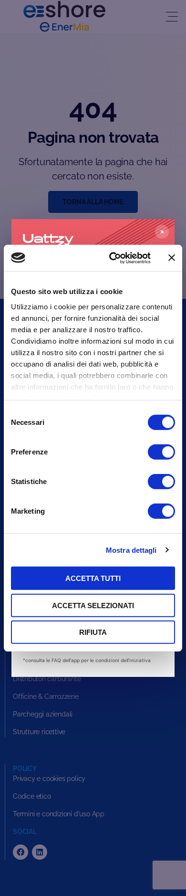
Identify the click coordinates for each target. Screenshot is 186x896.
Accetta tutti (93, 578)
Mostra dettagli (131, 550)
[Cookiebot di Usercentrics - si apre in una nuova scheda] (113, 258)
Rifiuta (93, 632)
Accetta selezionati (93, 605)
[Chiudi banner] (171, 257)
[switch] (161, 452)
